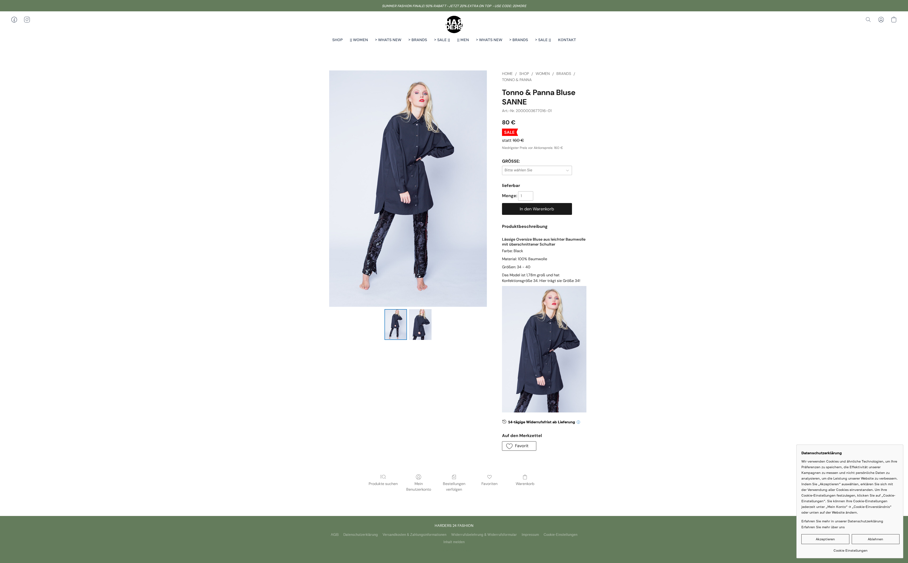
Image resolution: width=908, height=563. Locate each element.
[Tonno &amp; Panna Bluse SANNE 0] (395, 324)
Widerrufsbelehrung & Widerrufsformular (484, 535)
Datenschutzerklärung (360, 535)
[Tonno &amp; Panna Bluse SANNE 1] (420, 324)
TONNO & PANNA (517, 79)
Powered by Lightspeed (454, 550)
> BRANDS (417, 39)
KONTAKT (567, 39)
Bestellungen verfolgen (454, 486)
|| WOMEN (359, 39)
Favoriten (489, 483)
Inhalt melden (454, 542)
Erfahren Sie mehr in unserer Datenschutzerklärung (842, 521)
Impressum (530, 535)
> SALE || (442, 39)
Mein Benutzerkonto (418, 486)
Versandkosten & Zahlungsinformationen (414, 535)
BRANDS (563, 73)
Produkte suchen (383, 483)
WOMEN (543, 73)
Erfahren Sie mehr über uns (823, 527)
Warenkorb (525, 483)
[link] (850, 548)
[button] (454, 24)
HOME (507, 73)
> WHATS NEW (388, 39)
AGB (335, 535)
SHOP (337, 39)
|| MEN (463, 39)
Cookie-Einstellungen (560, 535)
